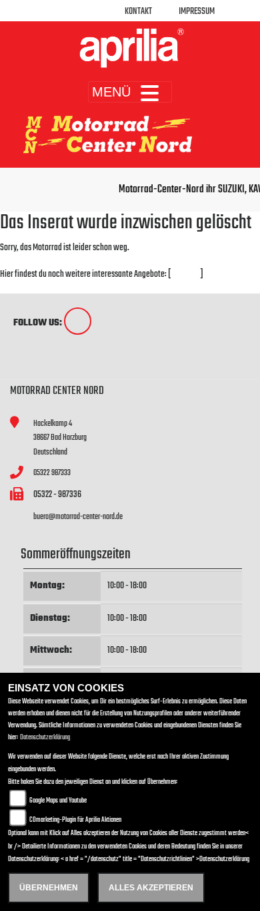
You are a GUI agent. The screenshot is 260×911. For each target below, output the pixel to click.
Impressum (197, 11)
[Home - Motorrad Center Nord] (130, 48)
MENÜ (111, 92)
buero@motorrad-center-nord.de (78, 517)
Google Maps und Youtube (58, 801)
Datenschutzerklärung (45, 737)
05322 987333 (52, 473)
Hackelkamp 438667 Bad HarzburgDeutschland (60, 438)
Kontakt (138, 11)
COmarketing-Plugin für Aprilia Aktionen (75, 820)
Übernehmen (48, 887)
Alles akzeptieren (151, 887)
